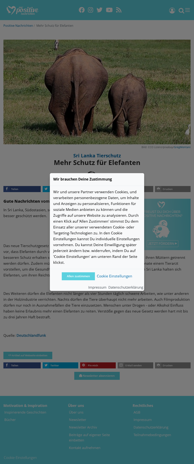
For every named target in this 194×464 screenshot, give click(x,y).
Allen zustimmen (78, 276)
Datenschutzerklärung (125, 287)
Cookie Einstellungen (114, 276)
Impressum (97, 287)
